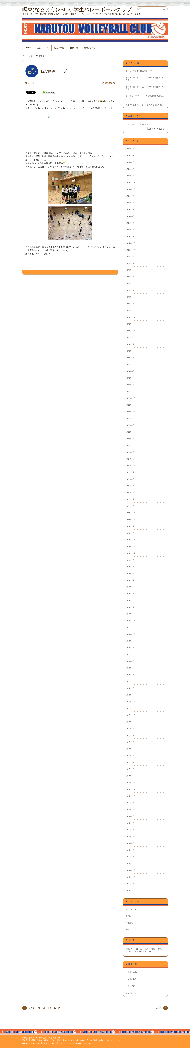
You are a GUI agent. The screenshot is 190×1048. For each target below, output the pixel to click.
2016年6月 (130, 823)
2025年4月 (130, 216)
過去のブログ (42, 48)
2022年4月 (130, 445)
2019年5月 (130, 587)
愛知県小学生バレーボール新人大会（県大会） (144, 105)
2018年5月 (130, 668)
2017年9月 (130, 722)
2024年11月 (130, 250)
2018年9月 (130, 641)
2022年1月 (130, 452)
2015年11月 (130, 870)
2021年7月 (130, 486)
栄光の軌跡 (59, 48)
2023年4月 (130, 371)
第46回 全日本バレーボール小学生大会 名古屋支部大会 (145, 97)
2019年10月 (130, 553)
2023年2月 (130, 384)
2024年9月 (130, 263)
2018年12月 (130, 621)
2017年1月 (130, 776)
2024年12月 (130, 243)
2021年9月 (130, 472)
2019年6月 (130, 580)
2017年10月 (130, 715)
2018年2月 (130, 688)
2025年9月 (130, 196)
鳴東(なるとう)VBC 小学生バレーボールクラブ (42, 1037)
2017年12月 (130, 701)
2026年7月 (130, 148)
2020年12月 (130, 513)
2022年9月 (130, 418)
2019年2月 (130, 607)
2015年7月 (130, 890)
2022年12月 (130, 398)
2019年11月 (130, 546)
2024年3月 (130, 297)
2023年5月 (130, 364)
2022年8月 (130, 425)
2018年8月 (130, 648)
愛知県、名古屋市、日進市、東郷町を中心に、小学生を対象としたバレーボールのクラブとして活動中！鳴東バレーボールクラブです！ (72, 1040)
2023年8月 (130, 344)
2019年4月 (130, 594)
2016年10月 (130, 796)
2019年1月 (130, 614)
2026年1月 (130, 175)
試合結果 (129, 922)
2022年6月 (130, 438)
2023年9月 (130, 337)
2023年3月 (130, 378)
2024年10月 (130, 256)
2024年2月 (130, 304)
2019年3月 (130, 600)
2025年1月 (130, 236)
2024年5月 (130, 283)
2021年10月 (130, 465)
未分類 (31, 82)
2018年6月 (130, 661)
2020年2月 (130, 526)
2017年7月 (130, 735)
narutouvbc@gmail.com (138, 951)
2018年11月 (130, 627)
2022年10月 (130, 411)
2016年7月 (130, 816)
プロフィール (131, 909)
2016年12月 (130, 782)
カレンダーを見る (155, 128)
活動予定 (74, 48)
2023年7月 (130, 351)
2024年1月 (130, 310)
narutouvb (109, 82)
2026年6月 (130, 155)
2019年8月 (130, 567)
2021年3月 (130, 506)
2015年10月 (130, 877)
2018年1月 (130, 695)
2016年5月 (130, 829)
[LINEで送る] (48, 92)
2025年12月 (130, 182)
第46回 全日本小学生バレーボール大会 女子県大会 (145, 88)
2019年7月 (130, 573)
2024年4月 (130, 290)
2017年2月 (130, 769)
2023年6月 (130, 358)
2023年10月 (130, 331)
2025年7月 (130, 202)
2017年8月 (130, 728)
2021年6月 (130, 492)
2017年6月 (130, 742)
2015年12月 (130, 863)
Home (28, 48)
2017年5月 (130, 749)
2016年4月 (130, 836)
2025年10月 (130, 189)
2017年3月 (130, 762)
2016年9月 (130, 802)
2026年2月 (130, 169)
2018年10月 (130, 634)
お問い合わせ (90, 48)
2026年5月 (130, 162)
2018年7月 (130, 654)
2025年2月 (130, 229)
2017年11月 (130, 708)
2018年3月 (130, 681)
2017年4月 (130, 755)
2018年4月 (130, 675)
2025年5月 (130, 209)
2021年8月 (130, 479)
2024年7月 (130, 277)
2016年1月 (130, 856)
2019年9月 (130, 560)
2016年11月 (130, 789)
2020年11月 (130, 519)
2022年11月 (130, 405)
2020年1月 (130, 533)
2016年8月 (130, 809)
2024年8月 (130, 270)
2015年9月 (130, 883)
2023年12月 (130, 317)
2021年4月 (130, 499)
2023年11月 (130, 324)
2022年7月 (130, 432)
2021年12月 (130, 459)
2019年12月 (130, 540)
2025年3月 (130, 223)
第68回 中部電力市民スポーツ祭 (139, 71)
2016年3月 (130, 843)
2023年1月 (130, 391)
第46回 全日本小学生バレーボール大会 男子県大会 (145, 79)
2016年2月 (130, 850)
